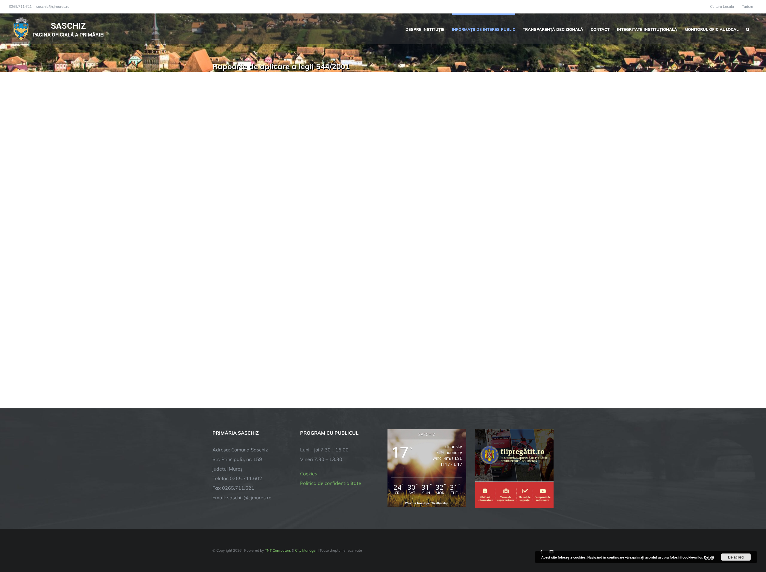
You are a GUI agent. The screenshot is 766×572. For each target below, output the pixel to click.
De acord (736, 557)
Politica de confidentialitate (330, 483)
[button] (748, 28)
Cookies (308, 474)
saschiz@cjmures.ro (52, 6)
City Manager (306, 550)
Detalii (709, 557)
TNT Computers (278, 550)
